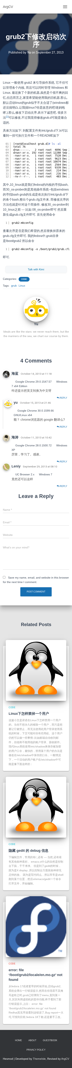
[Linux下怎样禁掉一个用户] (36, 670)
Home (18, 1040)
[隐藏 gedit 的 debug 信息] (36, 807)
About (32, 1040)
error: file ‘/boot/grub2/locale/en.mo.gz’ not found (35, 975)
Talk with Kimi (36, 269)
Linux (22, 285)
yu (16, 402)
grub (14, 285)
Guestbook (50, 1040)
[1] (7, 116)
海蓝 (15, 373)
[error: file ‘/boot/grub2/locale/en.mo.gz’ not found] (36, 926)
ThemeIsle (39, 1058)
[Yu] (36, 309)
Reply (63, 398)
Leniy (16, 466)
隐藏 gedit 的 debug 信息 (28, 851)
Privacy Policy (36, 1049)
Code (24, 279)
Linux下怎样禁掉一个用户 (29, 714)
